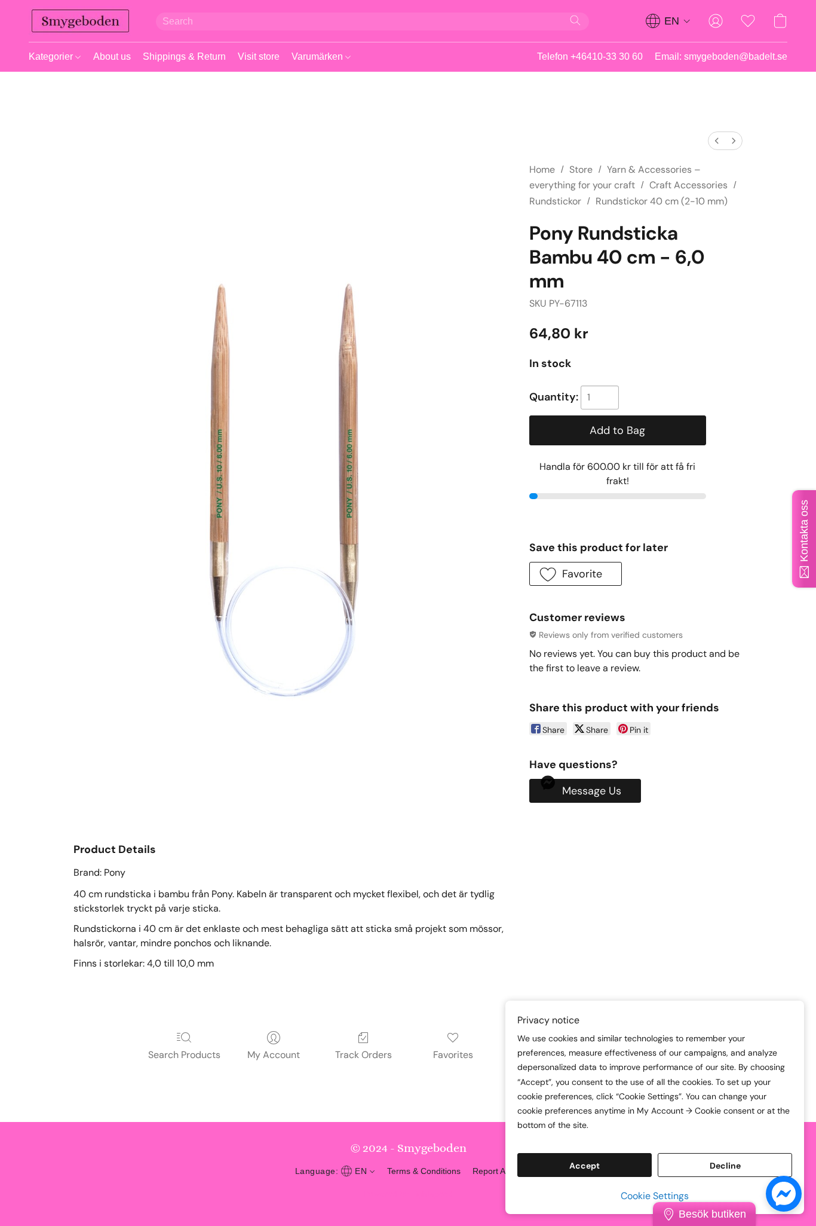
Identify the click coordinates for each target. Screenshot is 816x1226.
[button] (80, 21)
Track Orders (363, 1054)
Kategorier (52, 56)
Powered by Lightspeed (408, 1194)
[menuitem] (716, 140)
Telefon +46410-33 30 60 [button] (590, 56)
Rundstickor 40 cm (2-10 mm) (662, 201)
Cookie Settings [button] (655, 1196)
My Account (273, 1054)
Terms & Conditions (424, 1171)
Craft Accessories (688, 185)
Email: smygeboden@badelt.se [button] (721, 56)
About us (112, 56)
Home (542, 169)
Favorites (453, 1054)
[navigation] (668, 20)
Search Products (184, 1054)
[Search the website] (575, 20)
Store (581, 169)
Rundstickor (555, 201)
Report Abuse (498, 1171)
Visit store (259, 56)
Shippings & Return (184, 56)
